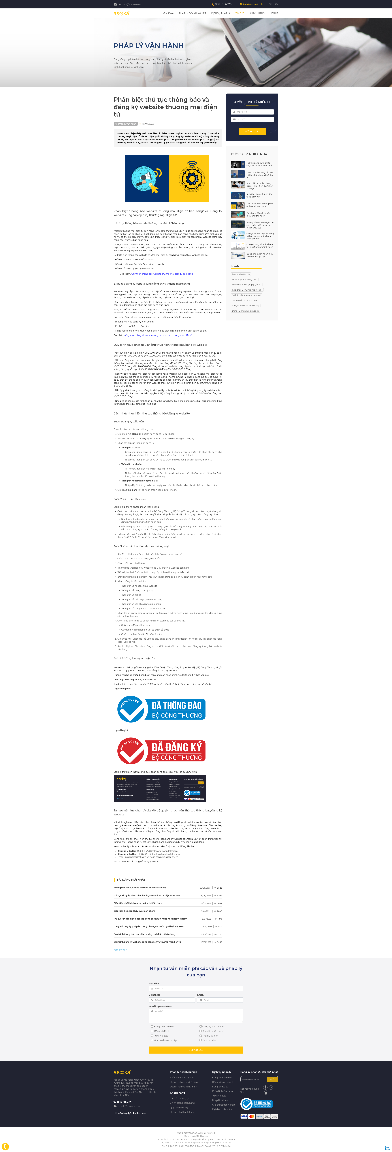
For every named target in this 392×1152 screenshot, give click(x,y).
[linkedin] (271, 1087)
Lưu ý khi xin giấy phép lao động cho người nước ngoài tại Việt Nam (149, 926)
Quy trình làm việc (179, 1107)
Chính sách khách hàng (182, 1103)
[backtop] (387, 461)
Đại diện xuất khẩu (222, 1109)
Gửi (272, 1079)
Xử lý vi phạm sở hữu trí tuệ (245, 305)
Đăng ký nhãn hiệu (222, 1077)
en (276, 4)
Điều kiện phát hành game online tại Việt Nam (138, 903)
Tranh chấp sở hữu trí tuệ (244, 300)
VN (271, 4)
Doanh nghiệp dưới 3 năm (184, 1082)
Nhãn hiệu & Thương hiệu (244, 279)
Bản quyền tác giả (241, 274)
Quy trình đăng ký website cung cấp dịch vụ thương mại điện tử (158, 335)
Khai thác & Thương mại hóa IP (247, 290)
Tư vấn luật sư (219, 1095)
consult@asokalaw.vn (128, 1106)
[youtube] (266, 1093)
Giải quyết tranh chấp (223, 1104)
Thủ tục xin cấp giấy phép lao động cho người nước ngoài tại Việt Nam (150, 918)
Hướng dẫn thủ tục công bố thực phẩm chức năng (140, 887)
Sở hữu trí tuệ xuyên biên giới (246, 295)
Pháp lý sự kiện (220, 1100)
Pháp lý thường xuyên (223, 1091)
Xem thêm (119, 949)
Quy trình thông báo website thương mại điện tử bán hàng (162, 273)
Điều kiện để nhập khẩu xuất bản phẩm (134, 911)
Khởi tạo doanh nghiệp (182, 1077)
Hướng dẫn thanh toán (182, 1112)
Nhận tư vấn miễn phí (251, 4)
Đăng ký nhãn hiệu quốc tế (245, 311)
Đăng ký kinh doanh (222, 1082)
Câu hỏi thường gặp (180, 1098)
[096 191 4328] (5, 1146)
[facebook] (265, 1087)
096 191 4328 (223, 4)
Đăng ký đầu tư (220, 1086)
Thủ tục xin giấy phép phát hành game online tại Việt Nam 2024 (147, 895)
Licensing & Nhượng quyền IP (246, 284)
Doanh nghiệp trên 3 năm (183, 1086)
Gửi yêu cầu (252, 131)
